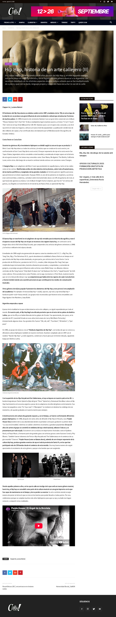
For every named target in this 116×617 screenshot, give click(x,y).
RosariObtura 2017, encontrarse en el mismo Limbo (18, 587)
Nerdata (53, 22)
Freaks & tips (9, 22)
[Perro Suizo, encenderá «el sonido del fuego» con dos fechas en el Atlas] (97, 112)
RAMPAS (22, 22)
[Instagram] (104, 1)
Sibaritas (44, 22)
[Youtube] (112, 1)
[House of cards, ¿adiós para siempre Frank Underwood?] (84, 137)
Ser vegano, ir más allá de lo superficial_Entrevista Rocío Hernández (92, 179)
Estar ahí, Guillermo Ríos (99, 125)
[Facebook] (100, 1)
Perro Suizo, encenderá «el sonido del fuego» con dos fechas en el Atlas (93, 116)
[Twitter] (108, 1)
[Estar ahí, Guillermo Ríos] (84, 127)
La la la (15, 64)
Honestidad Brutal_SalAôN (65, 586)
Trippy (73, 22)
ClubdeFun (31, 22)
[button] (111, 23)
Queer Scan (83, 22)
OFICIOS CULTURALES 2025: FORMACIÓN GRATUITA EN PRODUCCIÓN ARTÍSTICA (92, 166)
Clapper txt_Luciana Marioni (17, 559)
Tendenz (65, 22)
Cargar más (95, 189)
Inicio (4, 28)
